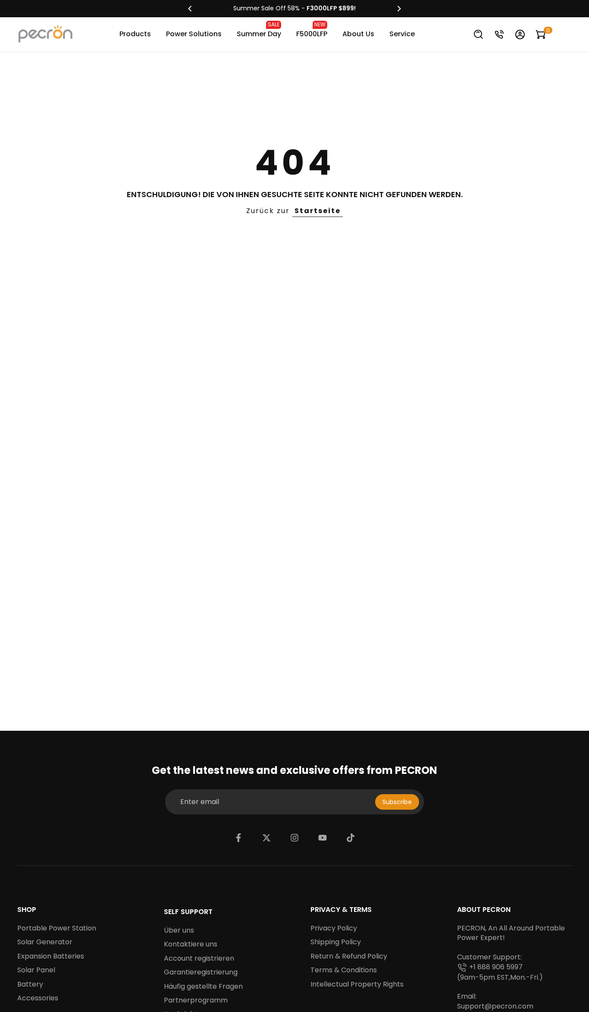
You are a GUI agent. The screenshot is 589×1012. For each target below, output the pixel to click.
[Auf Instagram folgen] (294, 838)
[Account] (520, 34)
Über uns (179, 930)
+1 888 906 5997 (496, 967)
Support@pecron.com (495, 1006)
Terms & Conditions (343, 970)
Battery (30, 984)
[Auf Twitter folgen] (266, 838)
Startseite (317, 211)
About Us (358, 34)
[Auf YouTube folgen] (322, 838)
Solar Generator (44, 942)
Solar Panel (36, 970)
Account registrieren (199, 958)
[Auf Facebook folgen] (238, 838)
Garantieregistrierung (201, 972)
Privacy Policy (333, 928)
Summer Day (259, 30)
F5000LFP (311, 30)
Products (135, 34)
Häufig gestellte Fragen (203, 986)
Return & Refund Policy (348, 956)
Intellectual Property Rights (357, 984)
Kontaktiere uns (190, 944)
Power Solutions (194, 34)
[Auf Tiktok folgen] (350, 838)
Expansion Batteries (50, 956)
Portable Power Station (56, 928)
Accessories (37, 998)
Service (402, 34)
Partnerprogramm (196, 1000)
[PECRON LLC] (294, 8)
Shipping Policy (335, 942)
